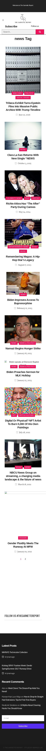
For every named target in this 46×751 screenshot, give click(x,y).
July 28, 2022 (24, 432)
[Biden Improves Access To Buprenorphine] (23, 283)
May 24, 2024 (24, 212)
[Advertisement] (23, 586)
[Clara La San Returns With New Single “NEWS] (23, 136)
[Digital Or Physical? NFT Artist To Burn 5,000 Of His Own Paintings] (23, 401)
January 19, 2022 (24, 551)
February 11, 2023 (24, 308)
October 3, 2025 (24, 163)
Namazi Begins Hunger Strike (23, 348)
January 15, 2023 (24, 380)
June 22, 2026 (24, 115)
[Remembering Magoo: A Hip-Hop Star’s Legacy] (23, 233)
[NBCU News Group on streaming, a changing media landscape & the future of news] (23, 453)
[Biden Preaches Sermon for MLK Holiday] (23, 363)
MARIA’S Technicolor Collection (14, 652)
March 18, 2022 (24, 484)
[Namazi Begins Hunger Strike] (23, 329)
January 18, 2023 (24, 353)
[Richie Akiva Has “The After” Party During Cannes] (23, 184)
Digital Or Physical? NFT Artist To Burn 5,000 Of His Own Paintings (23, 424)
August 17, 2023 (24, 265)
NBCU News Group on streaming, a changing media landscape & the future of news (23, 476)
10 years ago (9, 657)
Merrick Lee (38, 748)
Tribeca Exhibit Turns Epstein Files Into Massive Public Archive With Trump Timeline (23, 106)
